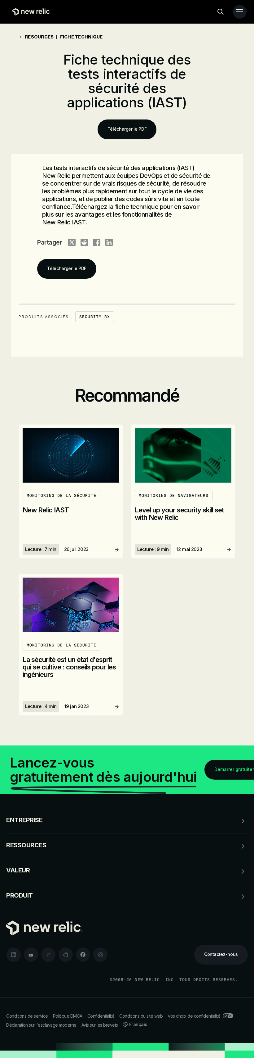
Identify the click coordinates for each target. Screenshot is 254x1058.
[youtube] (31, 954)
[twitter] (48, 954)
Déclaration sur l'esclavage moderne (41, 1025)
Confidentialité (101, 1016)
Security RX (94, 316)
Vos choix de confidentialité (194, 1016)
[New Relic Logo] (30, 12)
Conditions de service (27, 1016)
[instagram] (100, 954)
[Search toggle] (220, 12)
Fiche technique (81, 37)
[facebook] (83, 954)
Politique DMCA (67, 1016)
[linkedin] (13, 954)
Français (138, 1024)
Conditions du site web (141, 1016)
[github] (65, 954)
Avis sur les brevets (99, 1025)
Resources (39, 37)
